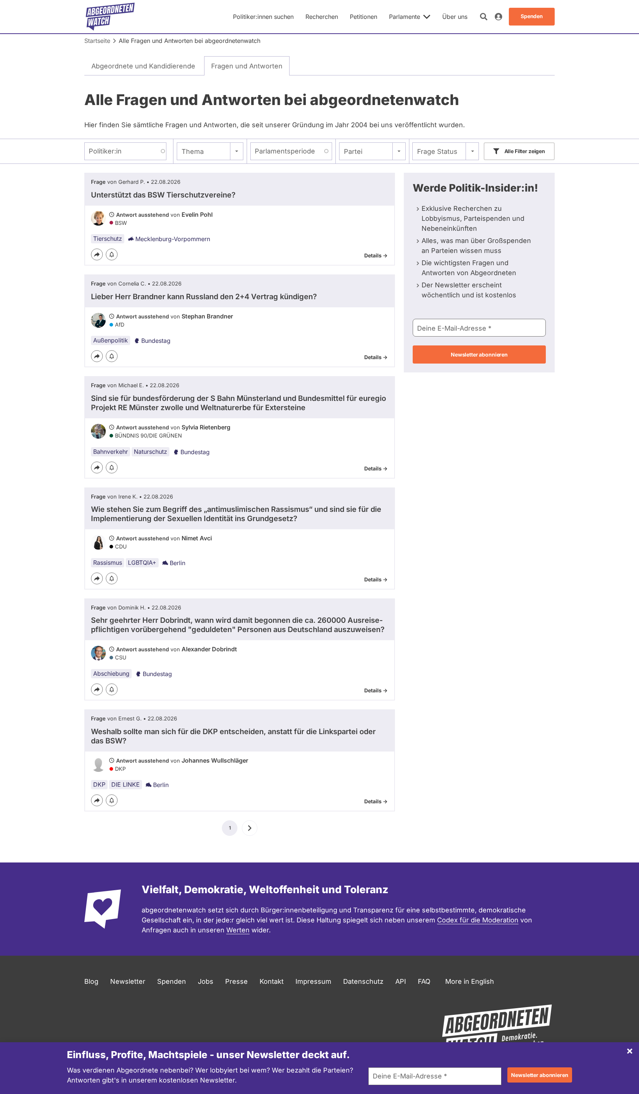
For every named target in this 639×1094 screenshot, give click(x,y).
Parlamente (404, 16)
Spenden (171, 981)
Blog (91, 981)
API (400, 981)
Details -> (376, 255)
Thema (193, 151)
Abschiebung (111, 673)
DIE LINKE (125, 784)
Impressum (313, 981)
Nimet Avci (197, 538)
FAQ (424, 981)
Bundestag (155, 340)
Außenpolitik (110, 340)
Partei (353, 151)
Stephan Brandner (207, 316)
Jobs (205, 981)
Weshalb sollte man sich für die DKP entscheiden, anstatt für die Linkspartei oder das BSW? (233, 736)
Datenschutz (363, 981)
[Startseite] (110, 16)
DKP (99, 784)
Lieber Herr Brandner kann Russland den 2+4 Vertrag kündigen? (204, 296)
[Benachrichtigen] (112, 254)
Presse (236, 981)
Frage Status (437, 151)
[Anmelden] (498, 16)
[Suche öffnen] (483, 16)
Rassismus (107, 562)
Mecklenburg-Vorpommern (172, 239)
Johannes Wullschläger (215, 760)
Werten (238, 930)
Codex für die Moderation (477, 920)
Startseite (97, 40)
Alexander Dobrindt (209, 649)
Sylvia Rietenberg (206, 427)
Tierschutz (107, 238)
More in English (469, 981)
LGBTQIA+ (142, 562)
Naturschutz (150, 451)
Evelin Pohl (197, 214)
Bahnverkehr (110, 451)
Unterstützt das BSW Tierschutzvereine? (163, 194)
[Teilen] (97, 254)
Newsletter (127, 981)
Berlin (177, 563)
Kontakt (272, 981)
